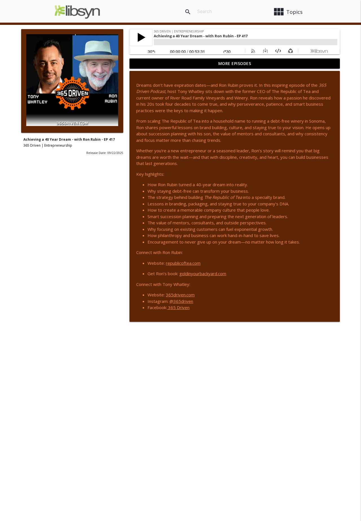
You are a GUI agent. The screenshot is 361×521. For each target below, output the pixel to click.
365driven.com (180, 295)
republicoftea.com (183, 263)
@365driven (181, 301)
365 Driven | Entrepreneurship (47, 145)
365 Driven (178, 307)
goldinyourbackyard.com (202, 273)
